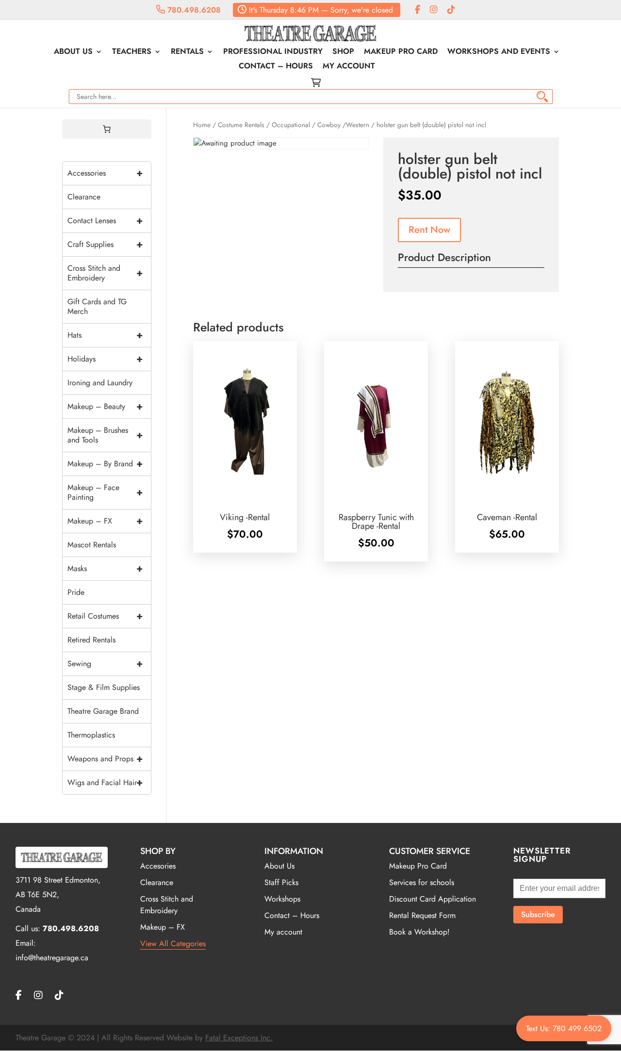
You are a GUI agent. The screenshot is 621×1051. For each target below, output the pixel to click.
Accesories (158, 865)
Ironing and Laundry (99, 382)
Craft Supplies (105, 244)
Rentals (187, 52)
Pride (75, 592)
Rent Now (429, 230)
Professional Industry (273, 52)
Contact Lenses (105, 220)
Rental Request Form (422, 915)
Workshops (282, 898)
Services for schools (421, 882)
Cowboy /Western (343, 125)
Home (202, 125)
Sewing (105, 664)
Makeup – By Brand (105, 464)
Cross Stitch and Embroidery (105, 273)
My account (349, 67)
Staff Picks (281, 882)
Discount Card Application (432, 898)
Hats (105, 335)
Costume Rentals (241, 125)
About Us (73, 52)
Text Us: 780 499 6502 (564, 1028)
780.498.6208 (193, 10)
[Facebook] (417, 10)
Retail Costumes (105, 616)
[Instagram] (434, 10)
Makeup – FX (105, 521)
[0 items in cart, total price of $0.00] (106, 129)
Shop (343, 52)
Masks (105, 568)
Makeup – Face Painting (105, 492)
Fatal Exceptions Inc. (239, 1037)
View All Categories (173, 943)
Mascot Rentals (91, 544)
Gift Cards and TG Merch (97, 306)
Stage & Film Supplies (103, 687)
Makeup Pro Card (401, 52)
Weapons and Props (105, 759)
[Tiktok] (451, 10)
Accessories (105, 173)
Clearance (83, 196)
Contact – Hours (276, 67)
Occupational (291, 125)
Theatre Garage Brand (103, 711)
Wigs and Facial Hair (105, 782)
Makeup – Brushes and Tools (105, 435)
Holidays (105, 359)
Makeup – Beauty (105, 406)
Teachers (131, 52)
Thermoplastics (91, 734)
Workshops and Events (498, 52)
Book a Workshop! (419, 931)
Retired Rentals (91, 639)
